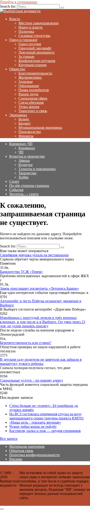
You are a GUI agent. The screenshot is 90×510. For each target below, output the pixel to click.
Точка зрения (28, 107)
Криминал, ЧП (21, 144)
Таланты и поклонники (37, 169)
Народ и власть (30, 27)
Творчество (27, 173)
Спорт (14, 181)
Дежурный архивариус (36, 52)
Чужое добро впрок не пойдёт (33, 427)
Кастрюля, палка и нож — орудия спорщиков (45, 431)
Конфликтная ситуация (36, 61)
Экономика (18, 115)
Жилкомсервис (30, 77)
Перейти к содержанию (18, 2)
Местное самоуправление (38, 23)
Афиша (24, 160)
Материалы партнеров (27, 446)
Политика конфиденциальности (34, 455)
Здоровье (25, 82)
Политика (26, 31)
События (16, 190)
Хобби (23, 177)
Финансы (25, 136)
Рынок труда (28, 94)
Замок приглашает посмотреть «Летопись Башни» (39, 288)
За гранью (26, 56)
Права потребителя (33, 90)
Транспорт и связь (32, 111)
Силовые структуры (34, 36)
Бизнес (23, 119)
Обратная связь (21, 451)
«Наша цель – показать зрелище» (35, 422)
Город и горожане (23, 40)
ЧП (21, 152)
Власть (14, 19)
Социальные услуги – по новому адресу (31, 380)
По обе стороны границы (29, 186)
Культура (25, 165)
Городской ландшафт (34, 48)
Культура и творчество (27, 156)
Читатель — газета (24, 194)
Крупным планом (32, 65)
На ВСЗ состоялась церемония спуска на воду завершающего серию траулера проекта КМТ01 (46, 416)
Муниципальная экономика (40, 128)
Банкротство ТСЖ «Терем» (21, 272)
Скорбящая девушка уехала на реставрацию (34, 255)
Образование (28, 86)
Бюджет (24, 123)
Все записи (9, 439)
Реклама (15, 459)
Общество (17, 69)
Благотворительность (35, 73)
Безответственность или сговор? (25, 343)
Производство (29, 132)
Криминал (26, 148)
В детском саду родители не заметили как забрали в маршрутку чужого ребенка (41, 361)
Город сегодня (29, 44)
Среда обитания (31, 102)
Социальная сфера (32, 98)
